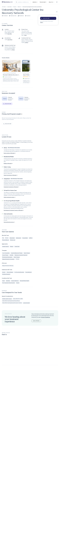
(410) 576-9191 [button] (8, 103)
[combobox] (22, 2)
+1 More (13, 49)
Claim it (41, 22)
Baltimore (19, 6)
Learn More (9, 39)
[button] (48, 18)
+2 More (26, 42)
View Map (9, 33)
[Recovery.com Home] (7, 2)
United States (9, 6)
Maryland (14, 6)
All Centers (4, 6)
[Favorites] (57, 2)
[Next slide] (30, 72)
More (25, 35)
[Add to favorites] (57, 11)
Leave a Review (36, 320)
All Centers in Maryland (10, 99)
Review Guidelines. (45, 317)
